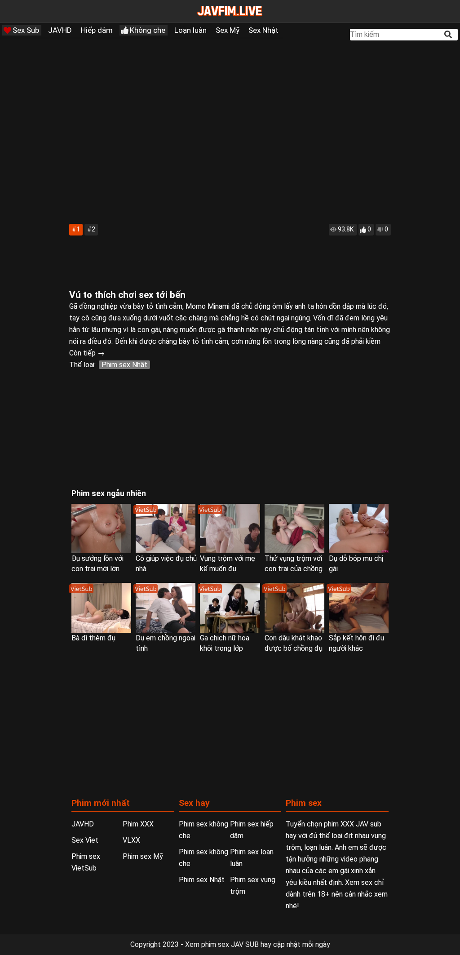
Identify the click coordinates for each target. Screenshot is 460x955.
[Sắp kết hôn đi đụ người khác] (359, 607)
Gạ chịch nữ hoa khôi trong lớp (224, 643)
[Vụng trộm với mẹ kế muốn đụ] (230, 528)
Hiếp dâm (97, 30)
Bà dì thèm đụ (93, 638)
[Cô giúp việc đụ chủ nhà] (165, 528)
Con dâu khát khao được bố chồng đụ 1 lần (294, 643)
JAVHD (60, 30)
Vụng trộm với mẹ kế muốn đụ (227, 563)
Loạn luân (190, 30)
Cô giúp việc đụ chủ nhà (166, 563)
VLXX (131, 840)
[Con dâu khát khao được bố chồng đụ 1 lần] (294, 607)
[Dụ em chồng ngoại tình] (165, 607)
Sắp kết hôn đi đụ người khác (356, 643)
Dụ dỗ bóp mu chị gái (356, 563)
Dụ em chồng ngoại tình (165, 643)
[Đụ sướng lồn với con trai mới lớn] (101, 528)
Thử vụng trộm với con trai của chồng (294, 563)
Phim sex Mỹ (143, 856)
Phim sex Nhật (124, 364)
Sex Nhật (263, 30)
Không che (147, 30)
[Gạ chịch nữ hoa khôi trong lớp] (230, 607)
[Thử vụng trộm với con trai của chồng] (294, 528)
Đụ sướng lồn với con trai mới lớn (97, 563)
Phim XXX (138, 824)
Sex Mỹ (227, 30)
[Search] (448, 34)
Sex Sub (26, 30)
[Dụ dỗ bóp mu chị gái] (359, 528)
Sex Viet (84, 840)
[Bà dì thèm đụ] (101, 607)
